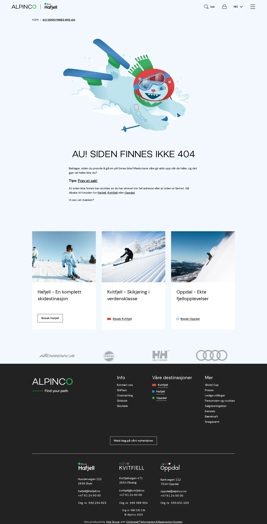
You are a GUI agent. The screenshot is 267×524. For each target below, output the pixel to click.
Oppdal (129, 193)
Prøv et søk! (87, 180)
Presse (209, 390)
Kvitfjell (113, 193)
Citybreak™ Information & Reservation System (154, 521)
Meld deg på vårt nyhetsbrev (133, 441)
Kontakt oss (125, 385)
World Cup (212, 385)
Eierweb (210, 411)
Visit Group (113, 521)
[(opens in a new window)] (56, 355)
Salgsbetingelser (215, 406)
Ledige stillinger (215, 395)
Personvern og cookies (220, 401)
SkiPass (122, 390)
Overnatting (125, 395)
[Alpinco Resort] (24, 7)
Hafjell (102, 193)
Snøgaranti (212, 422)
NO (236, 7)
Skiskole (122, 401)
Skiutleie (122, 406)
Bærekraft (211, 416)
